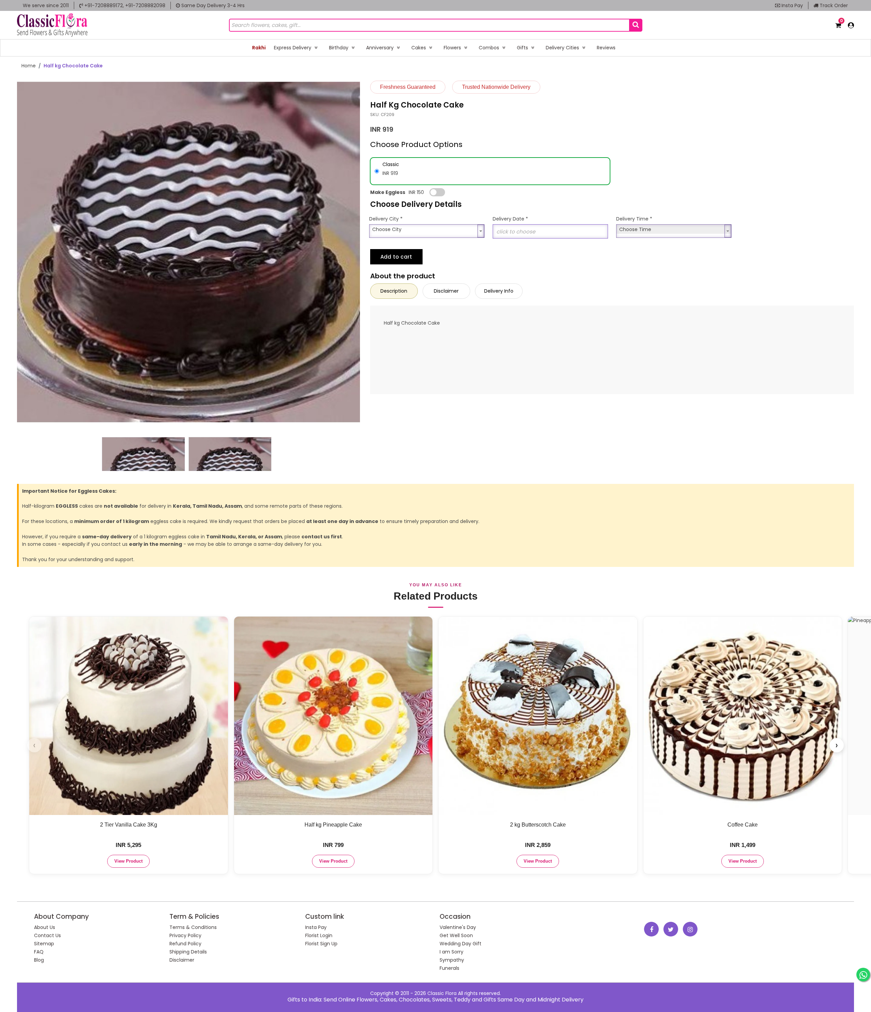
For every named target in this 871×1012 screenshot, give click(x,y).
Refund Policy (185, 943)
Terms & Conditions (193, 927)
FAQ (39, 951)
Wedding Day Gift (460, 943)
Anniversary (380, 47)
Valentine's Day (458, 927)
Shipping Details (188, 951)
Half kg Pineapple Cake (333, 825)
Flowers (453, 47)
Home (28, 65)
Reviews (606, 47)
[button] (352, 453)
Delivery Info (498, 291)
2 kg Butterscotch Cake (538, 825)
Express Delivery (293, 47)
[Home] (52, 25)
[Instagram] (690, 929)
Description (393, 291)
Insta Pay (791, 5)
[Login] (851, 25)
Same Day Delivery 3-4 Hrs (212, 5)
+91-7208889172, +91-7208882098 (124, 5)
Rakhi (259, 47)
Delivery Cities (563, 47)
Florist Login (318, 935)
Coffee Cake (742, 825)
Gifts (523, 47)
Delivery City (385, 218)
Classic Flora (442, 993)
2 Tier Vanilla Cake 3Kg (128, 825)
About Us (44, 927)
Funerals (449, 968)
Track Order (833, 5)
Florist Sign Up (321, 943)
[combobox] (426, 229)
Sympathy (452, 960)
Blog (39, 960)
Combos (489, 47)
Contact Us (47, 935)
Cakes (419, 47)
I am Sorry (451, 951)
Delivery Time (634, 218)
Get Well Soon (456, 935)
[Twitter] (670, 929)
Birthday (339, 47)
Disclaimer (446, 291)
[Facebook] (651, 929)
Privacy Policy (185, 935)
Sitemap (44, 943)
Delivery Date (510, 218)
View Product (128, 861)
